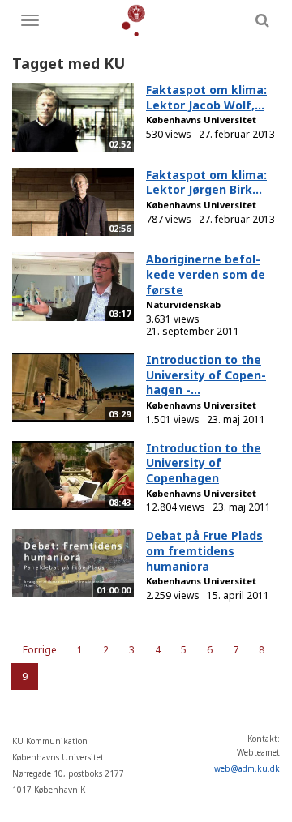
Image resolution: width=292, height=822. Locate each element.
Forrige (40, 650)
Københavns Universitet (201, 119)
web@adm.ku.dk (247, 768)
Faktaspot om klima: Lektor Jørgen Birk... (206, 182)
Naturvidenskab (183, 304)
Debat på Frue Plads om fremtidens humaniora (204, 550)
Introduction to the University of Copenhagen (203, 463)
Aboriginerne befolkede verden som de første (205, 274)
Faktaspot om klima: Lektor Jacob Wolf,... (206, 97)
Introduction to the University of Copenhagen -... (206, 374)
